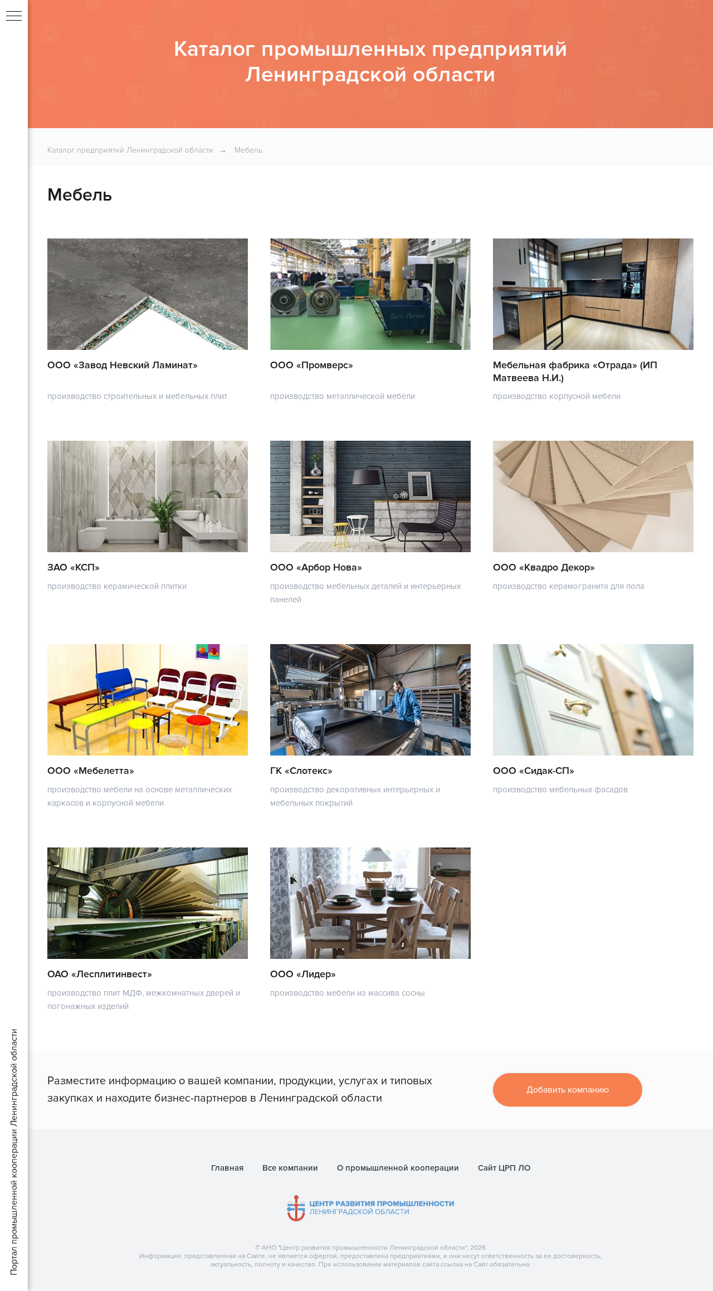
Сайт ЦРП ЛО (504, 1168)
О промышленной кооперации (398, 1168)
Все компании (290, 1168)
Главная (227, 1168)
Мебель (248, 150)
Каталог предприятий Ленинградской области (130, 150)
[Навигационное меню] (14, 16)
